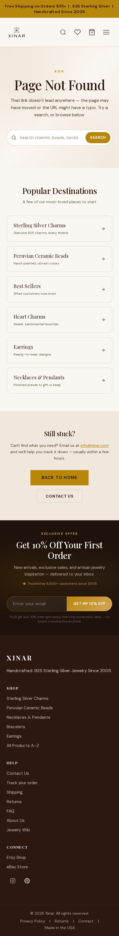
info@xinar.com (95, 445)
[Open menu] (106, 32)
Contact (86, 921)
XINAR (20, 657)
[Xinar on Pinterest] (27, 881)
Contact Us (60, 496)
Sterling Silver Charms (27, 698)
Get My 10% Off (89, 603)
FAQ (10, 811)
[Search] (63, 32)
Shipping (15, 792)
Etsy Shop (16, 857)
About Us (16, 820)
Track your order (22, 783)
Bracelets (16, 727)
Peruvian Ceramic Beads (30, 708)
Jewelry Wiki (18, 830)
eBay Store (17, 867)
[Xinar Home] (17, 32)
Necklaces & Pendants (28, 717)
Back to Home (59, 477)
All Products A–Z (23, 745)
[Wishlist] (77, 32)
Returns (14, 801)
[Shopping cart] (92, 32)
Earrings (14, 736)
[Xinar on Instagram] (13, 881)
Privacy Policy (32, 921)
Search (98, 137)
